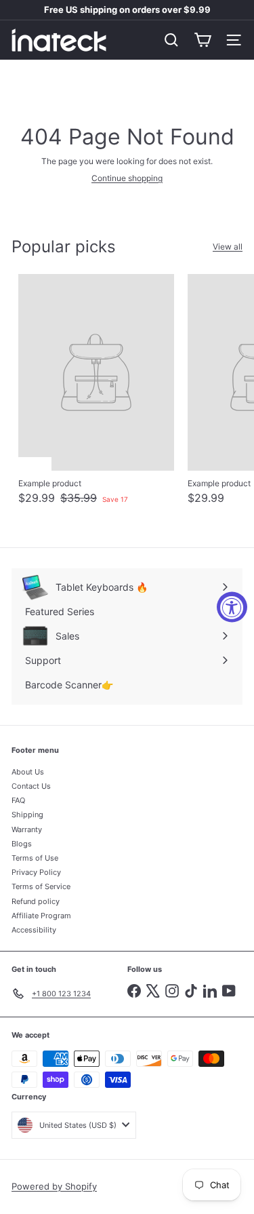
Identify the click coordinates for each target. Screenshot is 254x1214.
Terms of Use (35, 858)
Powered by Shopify (54, 1186)
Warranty (27, 829)
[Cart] (202, 40)
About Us (28, 772)
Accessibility (34, 930)
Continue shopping (127, 178)
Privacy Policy (36, 872)
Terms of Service (41, 886)
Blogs (22, 843)
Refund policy (36, 901)
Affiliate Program (41, 915)
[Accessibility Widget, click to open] (232, 607)
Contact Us (31, 786)
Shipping (27, 814)
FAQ (18, 800)
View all (227, 247)
